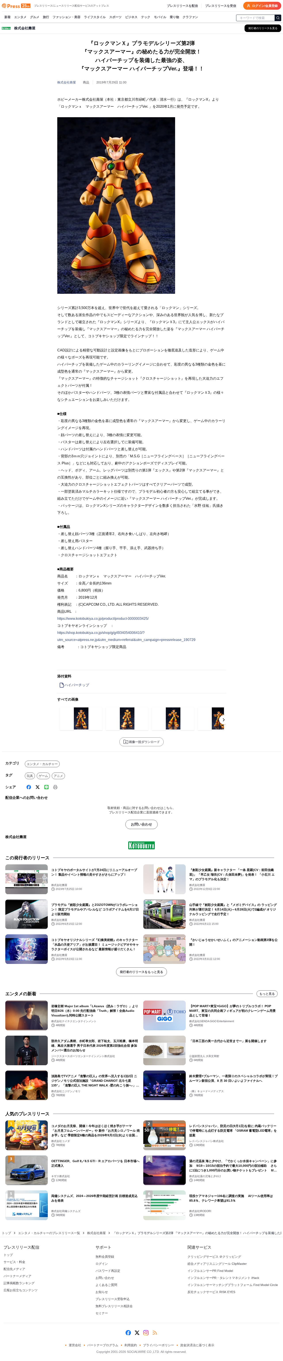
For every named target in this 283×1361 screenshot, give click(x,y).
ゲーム (43, 776)
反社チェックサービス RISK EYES (211, 1292)
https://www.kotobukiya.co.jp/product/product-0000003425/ (103, 618)
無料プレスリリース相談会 (114, 1306)
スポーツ (115, 17)
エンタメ (20, 17)
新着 (7, 17)
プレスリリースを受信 (220, 6)
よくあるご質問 (106, 1285)
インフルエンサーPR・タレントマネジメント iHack (223, 1278)
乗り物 (174, 17)
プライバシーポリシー (158, 1345)
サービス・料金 (14, 1262)
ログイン (102, 1263)
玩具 (30, 776)
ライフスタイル (95, 17)
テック (145, 17)
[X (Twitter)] (37, 787)
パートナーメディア (17, 1276)
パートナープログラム (102, 1345)
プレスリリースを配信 (182, 6)
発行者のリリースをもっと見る (141, 972)
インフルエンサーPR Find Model (210, 1270)
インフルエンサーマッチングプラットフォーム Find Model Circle (232, 1285)
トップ (6, 1233)
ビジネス (131, 17)
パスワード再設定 (108, 1270)
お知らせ (102, 1292)
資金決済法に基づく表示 (197, 1345)
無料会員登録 (105, 1256)
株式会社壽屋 (66, 82)
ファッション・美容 (66, 17)
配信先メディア (14, 1269)
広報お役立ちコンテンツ (21, 1290)
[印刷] (55, 787)
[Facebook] (29, 787)
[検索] (278, 18)
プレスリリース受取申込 (113, 1299)
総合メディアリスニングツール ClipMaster (217, 1263)
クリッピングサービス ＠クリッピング (214, 1256)
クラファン (190, 17)
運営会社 (75, 1345)
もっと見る (267, 993)
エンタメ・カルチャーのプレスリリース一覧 (49, 1233)
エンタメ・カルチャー (42, 764)
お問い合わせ (141, 824)
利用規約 (130, 1345)
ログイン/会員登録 (265, 6)
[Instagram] (146, 1332)
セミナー (102, 1313)
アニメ (58, 776)
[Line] (46, 787)
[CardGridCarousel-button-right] (223, 719)
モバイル (160, 17)
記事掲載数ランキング (19, 1283)
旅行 (46, 17)
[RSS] (154, 1332)
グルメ (34, 17)
